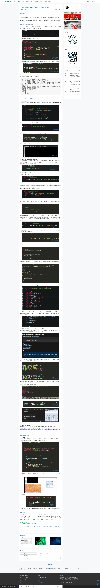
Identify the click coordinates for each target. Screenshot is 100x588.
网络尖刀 (20, 568)
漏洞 (22, 527)
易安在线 (47, 568)
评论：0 (27, 586)
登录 (92, 1)
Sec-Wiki (24, 568)
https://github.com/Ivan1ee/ (34, 517)
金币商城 (27, 1)
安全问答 (22, 1)
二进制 (44, 526)
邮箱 (21, 555)
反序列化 (50, 526)
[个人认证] (76, 7)
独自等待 (29, 568)
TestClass (40, 526)
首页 (14, 1)
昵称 (21, 553)
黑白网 (71, 568)
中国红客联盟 (34, 568)
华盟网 (79, 568)
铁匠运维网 (55, 568)
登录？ (46, 553)
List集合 (33, 526)
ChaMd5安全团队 (65, 568)
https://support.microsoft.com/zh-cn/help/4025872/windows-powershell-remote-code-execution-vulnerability (40, 429)
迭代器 (27, 527)
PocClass (37, 526)
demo (30, 526)
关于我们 (26, 577)
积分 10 (57, 586)
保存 (47, 526)
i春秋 (51, 568)
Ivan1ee (25, 9)
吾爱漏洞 (59, 568)
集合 (30, 527)
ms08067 (74, 568)
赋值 (24, 527)
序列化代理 (57, 526)
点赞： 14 (22, 586)
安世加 (24, 569)
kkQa (28, 569)
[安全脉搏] (9, 2)
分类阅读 (18, 1)
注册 (94, 1)
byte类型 (27, 526)
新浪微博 (21, 580)
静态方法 (33, 527)
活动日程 (36, 1)
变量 (53, 526)
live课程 (41, 1)
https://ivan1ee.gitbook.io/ (45, 517)
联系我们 (26, 580)
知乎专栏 (21, 582)
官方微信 (21, 577)
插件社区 (49, 1)
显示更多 (79, 70)
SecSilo (43, 568)
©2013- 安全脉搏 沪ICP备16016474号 (9, 586)
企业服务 (45, 1)
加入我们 (26, 579)
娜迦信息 (39, 568)
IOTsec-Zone (32, 569)
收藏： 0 (32, 586)
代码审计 (21, 9)
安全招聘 (32, 1)
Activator (23, 526)
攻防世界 (20, 569)
